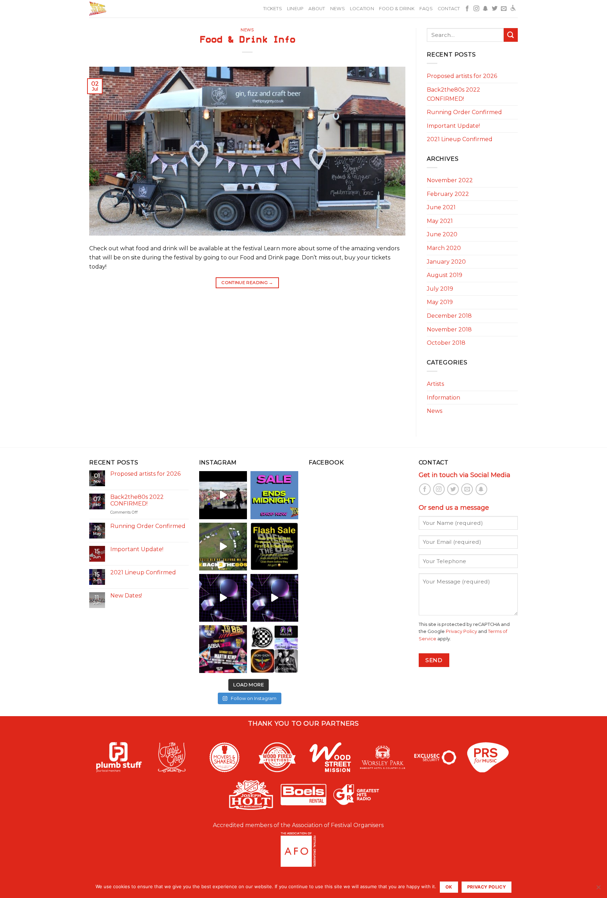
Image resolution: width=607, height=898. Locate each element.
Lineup (295, 8)
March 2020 (444, 248)
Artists (435, 384)
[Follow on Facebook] (467, 9)
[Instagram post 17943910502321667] (223, 649)
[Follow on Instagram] (476, 9)
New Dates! (126, 595)
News (337, 8)
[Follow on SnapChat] (485, 9)
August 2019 (444, 275)
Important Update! (453, 126)
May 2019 (440, 302)
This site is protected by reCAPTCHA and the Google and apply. (464, 631)
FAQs (426, 8)
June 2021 (441, 207)
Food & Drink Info (247, 39)
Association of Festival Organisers (338, 825)
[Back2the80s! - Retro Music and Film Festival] (112, 9)
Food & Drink (397, 8)
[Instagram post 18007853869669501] (274, 598)
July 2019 (440, 288)
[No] (598, 889)
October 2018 (446, 342)
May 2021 (440, 221)
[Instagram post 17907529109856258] (223, 546)
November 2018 (449, 329)
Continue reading (247, 282)
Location (362, 8)
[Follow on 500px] (513, 9)
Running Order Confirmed (464, 112)
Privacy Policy (461, 631)
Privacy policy (486, 887)
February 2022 (448, 194)
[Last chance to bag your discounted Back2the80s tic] (274, 495)
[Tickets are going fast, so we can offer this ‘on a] (274, 546)
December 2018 (449, 315)
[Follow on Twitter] (494, 9)
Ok (448, 887)
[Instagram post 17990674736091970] (223, 598)
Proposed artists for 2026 (462, 76)
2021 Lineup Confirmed (459, 139)
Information (443, 397)
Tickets (272, 8)
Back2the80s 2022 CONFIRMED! (453, 94)
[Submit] (511, 35)
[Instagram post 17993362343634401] (223, 495)
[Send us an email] (504, 9)
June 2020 (442, 234)
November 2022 (450, 180)
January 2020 (446, 261)
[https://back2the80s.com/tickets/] (274, 649)
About (316, 8)
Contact (449, 8)
